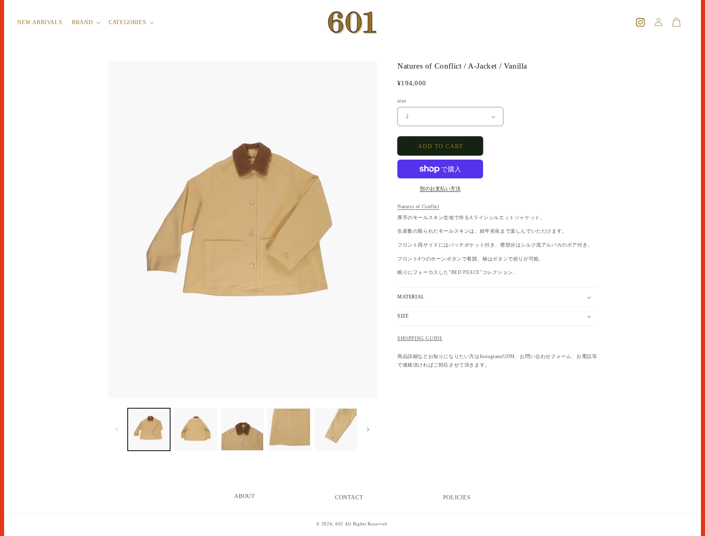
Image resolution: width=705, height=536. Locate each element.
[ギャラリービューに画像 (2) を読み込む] (195, 429)
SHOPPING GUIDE (419, 338)
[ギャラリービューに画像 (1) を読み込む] (149, 429)
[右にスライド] (368, 429)
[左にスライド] (117, 429)
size (402, 101)
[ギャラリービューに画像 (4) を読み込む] (289, 429)
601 (339, 523)
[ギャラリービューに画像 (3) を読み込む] (242, 429)
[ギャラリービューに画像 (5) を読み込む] (336, 429)
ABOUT (244, 496)
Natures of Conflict (418, 206)
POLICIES (457, 497)
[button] (85, 22)
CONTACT (349, 497)
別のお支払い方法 (440, 188)
